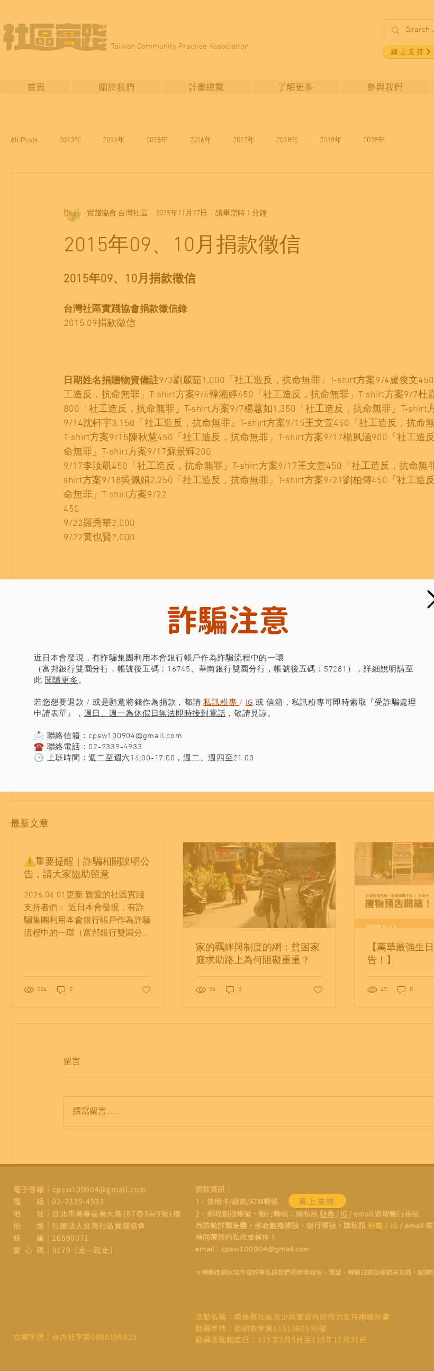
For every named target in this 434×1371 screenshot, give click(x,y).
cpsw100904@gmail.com (135, 736)
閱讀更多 (61, 680)
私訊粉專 (221, 702)
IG (250, 702)
